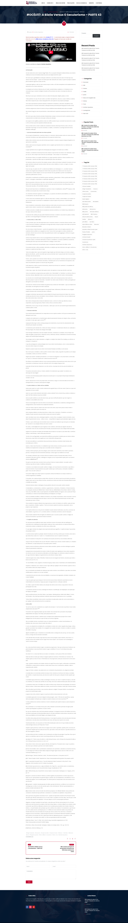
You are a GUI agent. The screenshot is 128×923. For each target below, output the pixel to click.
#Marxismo (71, 832)
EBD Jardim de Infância (87, 206)
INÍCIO (43, 3)
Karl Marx (92, 221)
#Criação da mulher (45, 832)
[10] (27, 820)
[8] (31, 459)
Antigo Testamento (86, 188)
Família (84, 91)
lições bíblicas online (87, 224)
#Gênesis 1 (60, 832)
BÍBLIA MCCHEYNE (60, 3)
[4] (26, 761)
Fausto (96, 216)
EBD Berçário (85, 204)
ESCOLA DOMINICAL (81, 3)
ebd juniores (93, 209)
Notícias (85, 101)
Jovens (84, 94)
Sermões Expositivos (53, 11)
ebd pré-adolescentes (87, 216)
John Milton (85, 221)
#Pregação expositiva (34, 834)
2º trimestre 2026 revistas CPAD (89, 173)
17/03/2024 (71, 32)
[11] (27, 825)
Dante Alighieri (85, 199)
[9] (26, 791)
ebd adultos (96, 201)
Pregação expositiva (87, 234)
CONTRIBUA (99, 3)
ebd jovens (85, 209)
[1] (26, 748)
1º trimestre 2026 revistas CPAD (89, 168)
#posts (27, 834)
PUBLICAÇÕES (70, 3)
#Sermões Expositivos (62, 834)
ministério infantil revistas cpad (89, 229)
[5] (50, 329)
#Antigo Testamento (30, 832)
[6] (26, 771)
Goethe (84, 219)
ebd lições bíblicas (94, 211)
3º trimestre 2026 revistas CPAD (89, 178)
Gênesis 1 (90, 219)
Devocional (85, 82)
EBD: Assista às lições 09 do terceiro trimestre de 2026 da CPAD (92, 901)
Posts (84, 104)
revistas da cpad (86, 237)
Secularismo (85, 242)
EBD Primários (94, 214)
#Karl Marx (65, 832)
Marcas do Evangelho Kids (89, 97)
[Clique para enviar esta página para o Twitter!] (70, 839)
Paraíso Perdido (86, 232)
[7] (36, 426)
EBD (84, 85)
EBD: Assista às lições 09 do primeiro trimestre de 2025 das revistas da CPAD (90, 127)
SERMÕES (91, 3)
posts (93, 232)
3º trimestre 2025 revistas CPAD (89, 176)
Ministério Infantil (86, 226)
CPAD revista (85, 191)
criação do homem (86, 196)
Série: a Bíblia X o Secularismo (89, 247)
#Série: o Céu (55, 834)
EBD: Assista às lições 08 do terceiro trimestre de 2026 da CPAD (92, 910)
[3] (26, 758)
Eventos (85, 88)
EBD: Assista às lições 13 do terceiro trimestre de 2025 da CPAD (90, 142)
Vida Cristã (85, 113)
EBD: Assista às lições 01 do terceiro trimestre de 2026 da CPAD (90, 150)
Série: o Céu (85, 249)
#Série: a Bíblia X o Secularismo (45, 834)
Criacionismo (94, 191)
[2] (26, 755)
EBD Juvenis (85, 211)
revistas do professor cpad (88, 239)
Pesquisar (84, 33)
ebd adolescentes (86, 201)
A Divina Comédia (86, 186)
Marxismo (96, 224)
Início (45, 11)
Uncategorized (86, 110)
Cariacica (95, 188)
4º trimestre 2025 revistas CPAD (89, 183)
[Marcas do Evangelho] (31, 3)
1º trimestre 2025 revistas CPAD (89, 166)
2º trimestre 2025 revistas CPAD (89, 171)
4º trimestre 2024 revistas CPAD (89, 181)
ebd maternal (85, 214)
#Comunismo (37, 832)
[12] (27, 828)
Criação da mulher (86, 194)
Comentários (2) (29, 836)
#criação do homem (54, 832)
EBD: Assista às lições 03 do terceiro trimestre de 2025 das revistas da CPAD (90, 134)
